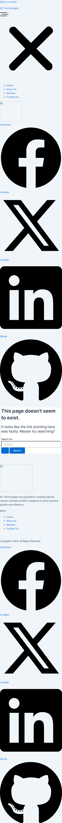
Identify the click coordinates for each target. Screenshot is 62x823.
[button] (31, 46)
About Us (11, 89)
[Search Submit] (5, 450)
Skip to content (8, 1)
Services (10, 93)
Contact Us (12, 97)
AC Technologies (9, 8)
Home (9, 85)
